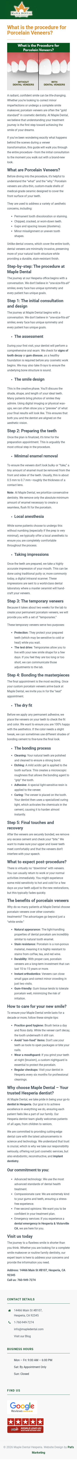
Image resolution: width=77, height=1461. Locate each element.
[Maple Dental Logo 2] (21, 2)
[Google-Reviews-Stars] (22, 1401)
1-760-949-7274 (24, 1322)
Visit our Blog (22, 1336)
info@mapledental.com (29, 1329)
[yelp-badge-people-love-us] (25, 1419)
